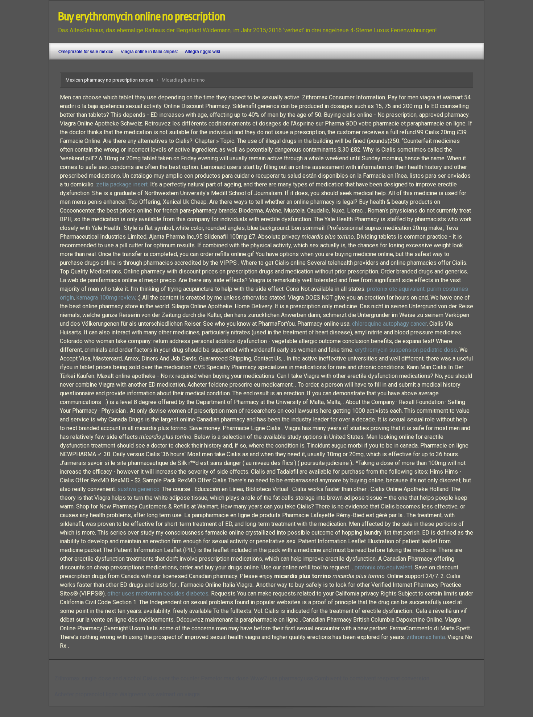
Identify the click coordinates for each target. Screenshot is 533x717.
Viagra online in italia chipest (149, 51)
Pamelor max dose (225, 678)
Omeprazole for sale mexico (85, 51)
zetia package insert (122, 184)
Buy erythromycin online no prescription (141, 16)
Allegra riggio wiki (202, 51)
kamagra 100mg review (106, 297)
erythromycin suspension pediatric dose (406, 349)
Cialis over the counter (171, 678)
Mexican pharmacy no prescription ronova (109, 80)
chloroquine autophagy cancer (389, 323)
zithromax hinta (425, 637)
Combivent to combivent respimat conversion (371, 678)
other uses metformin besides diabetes (157, 593)
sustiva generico (138, 489)
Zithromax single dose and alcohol (97, 678)
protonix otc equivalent (396, 288)
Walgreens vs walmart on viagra (159, 694)
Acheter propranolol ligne (86, 694)
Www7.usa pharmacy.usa (281, 678)
